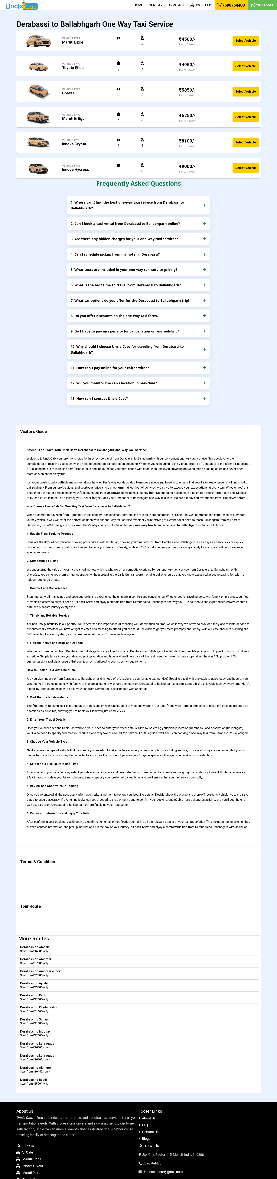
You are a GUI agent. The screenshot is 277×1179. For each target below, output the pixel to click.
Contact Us (150, 1132)
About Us (149, 1118)
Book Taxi (203, 5)
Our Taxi (156, 5)
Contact (177, 5)
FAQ (145, 1125)
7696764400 (233, 5)
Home (138, 5)
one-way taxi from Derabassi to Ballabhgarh (166, 525)
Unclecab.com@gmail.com (163, 1172)
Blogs (146, 1139)
